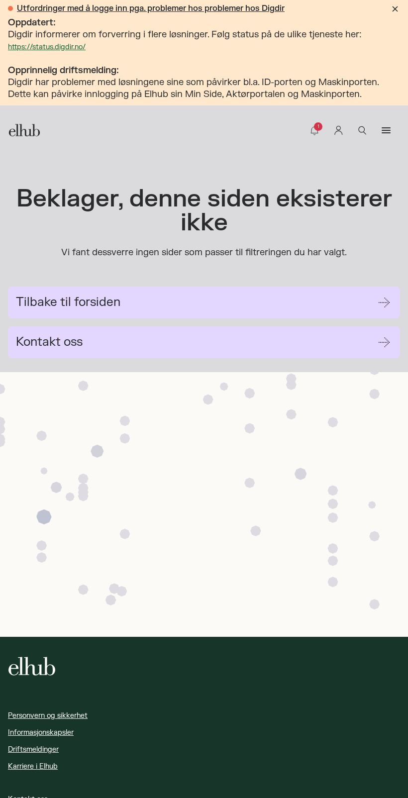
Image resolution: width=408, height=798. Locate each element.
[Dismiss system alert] (395, 9)
